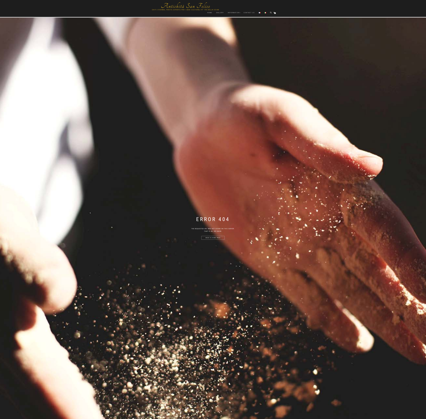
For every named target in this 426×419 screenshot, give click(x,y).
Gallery (220, 12)
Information (234, 12)
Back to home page (213, 238)
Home (209, 12)
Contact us (249, 12)
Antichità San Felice (185, 6)
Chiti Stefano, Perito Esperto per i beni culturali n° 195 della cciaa (185, 10)
